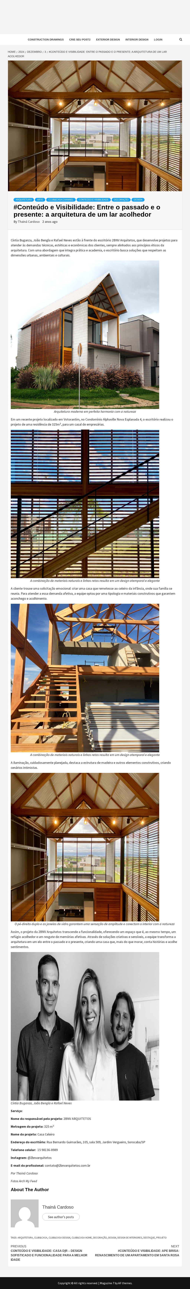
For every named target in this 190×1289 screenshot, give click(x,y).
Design (138, 199)
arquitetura (25, 1237)
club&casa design (59, 1237)
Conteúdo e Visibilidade (94, 199)
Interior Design (136, 39)
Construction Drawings (46, 39)
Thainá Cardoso (29, 221)
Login (158, 39)
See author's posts (61, 1217)
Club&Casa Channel (60, 199)
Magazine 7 (107, 1283)
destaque (149, 1237)
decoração (100, 1237)
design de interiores (129, 1237)
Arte (40, 199)
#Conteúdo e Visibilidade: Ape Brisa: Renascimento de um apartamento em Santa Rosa (137, 1251)
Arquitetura (24, 199)
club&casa (40, 1237)
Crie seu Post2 (80, 39)
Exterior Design (108, 39)
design (112, 1237)
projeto (161, 1237)
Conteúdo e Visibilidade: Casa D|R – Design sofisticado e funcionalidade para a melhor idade (49, 1253)
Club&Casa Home (82, 1237)
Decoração (121, 199)
